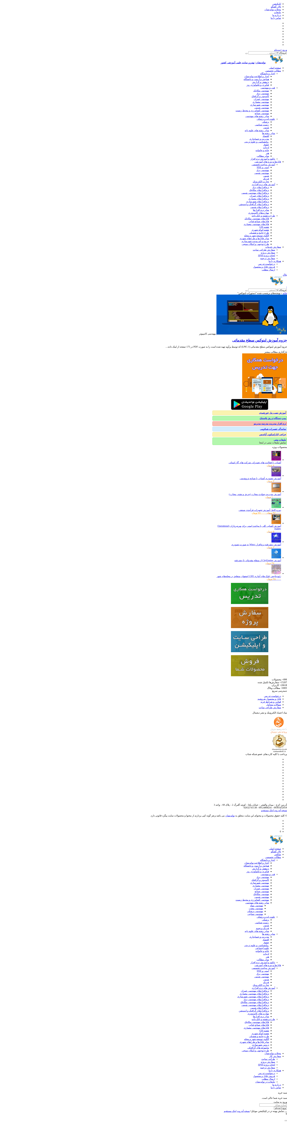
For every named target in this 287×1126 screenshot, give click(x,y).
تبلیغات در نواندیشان (265, 1082)
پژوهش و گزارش (260, 82)
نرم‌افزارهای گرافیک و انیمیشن (254, 204)
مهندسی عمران (261, 99)
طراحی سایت (268, 1059)
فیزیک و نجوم (262, 928)
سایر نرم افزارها (261, 210)
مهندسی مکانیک (261, 90)
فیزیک (266, 178)
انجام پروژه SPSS (266, 255)
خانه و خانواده (262, 150)
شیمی (266, 127)
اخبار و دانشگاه (267, 73)
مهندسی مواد (256, 905)
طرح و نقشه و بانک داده (263, 215)
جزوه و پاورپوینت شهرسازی (255, 241)
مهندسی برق (263, 93)
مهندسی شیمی (261, 107)
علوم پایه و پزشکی (266, 119)
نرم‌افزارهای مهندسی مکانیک (255, 1002)
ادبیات (266, 147)
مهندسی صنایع (262, 113)
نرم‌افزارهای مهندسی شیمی (255, 193)
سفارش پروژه (268, 252)
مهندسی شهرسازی (259, 105)
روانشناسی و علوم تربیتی (256, 141)
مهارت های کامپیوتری (258, 1013)
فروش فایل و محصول (264, 267)
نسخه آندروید (280, 810)
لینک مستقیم (267, 810)
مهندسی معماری (260, 102)
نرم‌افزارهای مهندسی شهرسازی (253, 996)
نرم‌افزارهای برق (260, 187)
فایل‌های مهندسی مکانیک (257, 218)
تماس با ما (276, 18)
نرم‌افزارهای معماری (258, 198)
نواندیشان (230, 815)
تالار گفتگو (276, 6)
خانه (285, 293)
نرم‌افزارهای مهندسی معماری (254, 993)
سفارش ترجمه (267, 258)
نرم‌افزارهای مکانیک (259, 190)
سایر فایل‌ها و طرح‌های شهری (254, 238)
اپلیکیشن (276, 4)
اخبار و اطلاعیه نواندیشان (256, 76)
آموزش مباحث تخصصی (263, 164)
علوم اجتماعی (262, 948)
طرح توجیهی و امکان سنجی (255, 244)
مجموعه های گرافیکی (258, 1047)
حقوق (266, 144)
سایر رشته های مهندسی (257, 116)
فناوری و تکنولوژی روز (257, 85)
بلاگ (285, 275)
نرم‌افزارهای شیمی (259, 207)
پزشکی (265, 122)
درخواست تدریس (266, 264)
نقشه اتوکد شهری (260, 230)
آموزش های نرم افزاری (263, 184)
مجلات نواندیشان (272, 9)
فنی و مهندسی (268, 87)
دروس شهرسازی (260, 1045)
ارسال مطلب (268, 269)
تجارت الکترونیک (261, 181)
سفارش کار (275, 1056)
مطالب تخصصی (273, 70)
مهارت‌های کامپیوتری (258, 213)
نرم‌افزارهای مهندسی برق (256, 999)
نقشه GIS (264, 227)
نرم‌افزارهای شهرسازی (257, 201)
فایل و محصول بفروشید (269, 699)
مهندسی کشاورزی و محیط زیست (252, 110)
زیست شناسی (262, 124)
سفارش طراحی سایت (264, 250)
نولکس (277, 854)
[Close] (286, 1111)
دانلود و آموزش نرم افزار (263, 159)
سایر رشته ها (268, 133)
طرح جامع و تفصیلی (259, 232)
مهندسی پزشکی (255, 911)
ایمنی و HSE (263, 167)
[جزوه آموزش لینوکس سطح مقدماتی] (251, 333)
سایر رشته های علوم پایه (257, 130)
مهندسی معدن (256, 908)
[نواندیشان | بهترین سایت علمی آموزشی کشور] (276, 284)
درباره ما (276, 15)
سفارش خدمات (273, 247)
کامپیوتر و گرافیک (260, 96)
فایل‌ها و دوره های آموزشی (267, 161)
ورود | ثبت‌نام (280, 50)
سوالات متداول (273, 704)
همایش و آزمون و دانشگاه (256, 79)
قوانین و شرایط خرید (271, 701)
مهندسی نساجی (255, 914)
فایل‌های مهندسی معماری (256, 224)
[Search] (246, 53)
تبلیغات (277, 12)
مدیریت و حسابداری (259, 139)
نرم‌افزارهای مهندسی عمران (255, 991)
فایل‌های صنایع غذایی (259, 221)
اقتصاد (266, 136)
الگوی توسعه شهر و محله (256, 235)
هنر (267, 153)
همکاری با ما (275, 261)
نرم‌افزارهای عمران (259, 195)
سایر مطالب (263, 156)
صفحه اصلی (275, 68)
